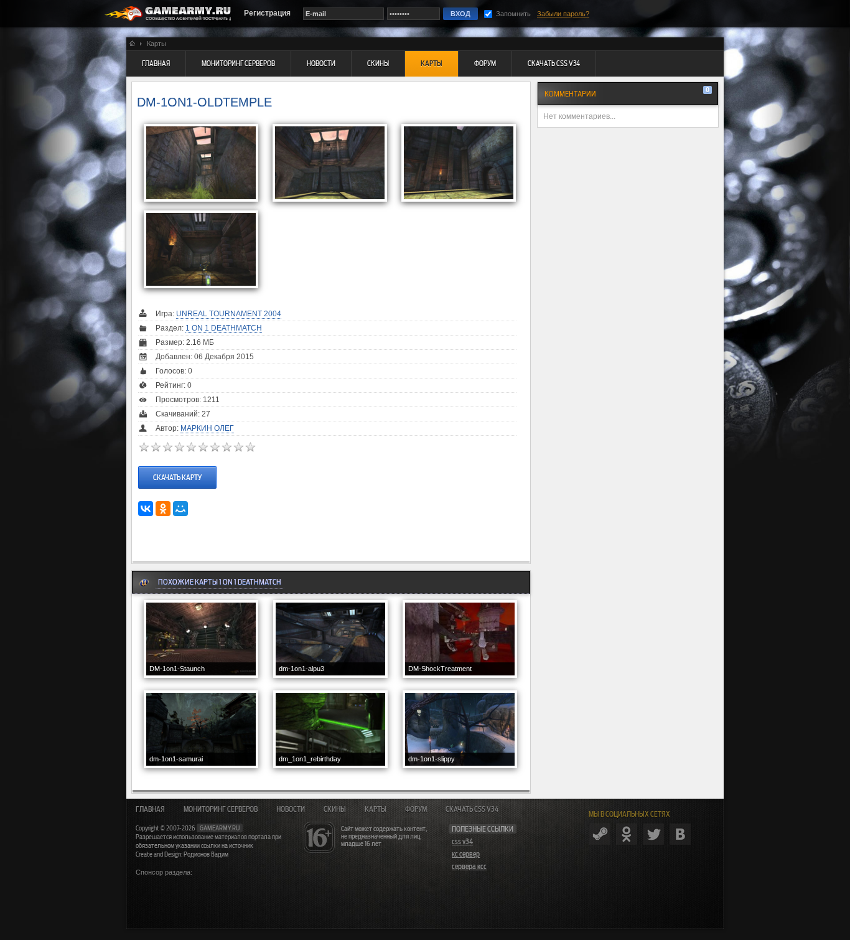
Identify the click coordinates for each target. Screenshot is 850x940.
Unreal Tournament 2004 (228, 313)
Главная (150, 809)
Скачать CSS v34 (472, 809)
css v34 (462, 841)
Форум (416, 809)
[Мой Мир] (180, 508)
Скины (335, 809)
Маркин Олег (207, 428)
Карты (375, 809)
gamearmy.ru (220, 828)
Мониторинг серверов (221, 809)
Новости (290, 809)
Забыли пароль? (563, 13)
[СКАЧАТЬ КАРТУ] (177, 465)
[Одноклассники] (163, 508)
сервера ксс (469, 866)
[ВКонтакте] (145, 508)
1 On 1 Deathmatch (223, 328)
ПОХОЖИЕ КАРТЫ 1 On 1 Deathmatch (219, 581)
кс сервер (466, 854)
